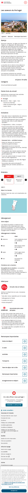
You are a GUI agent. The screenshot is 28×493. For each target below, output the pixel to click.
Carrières (3, 420)
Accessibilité (4, 451)
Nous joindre (4, 443)
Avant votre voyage (6, 449)
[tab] (10, 36)
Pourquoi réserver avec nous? (9, 415)
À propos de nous (5, 418)
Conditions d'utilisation (7, 427)
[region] (14, 479)
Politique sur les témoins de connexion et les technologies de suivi (9, 431)
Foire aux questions (6, 440)
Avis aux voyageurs (6, 454)
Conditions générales (6, 425)
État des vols (4, 456)
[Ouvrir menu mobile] (25, 2)
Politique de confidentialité (8, 422)
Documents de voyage (7, 459)
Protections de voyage (7, 465)
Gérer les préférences (14, 487)
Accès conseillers (7, 410)
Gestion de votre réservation (8, 438)
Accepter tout (14, 490)
